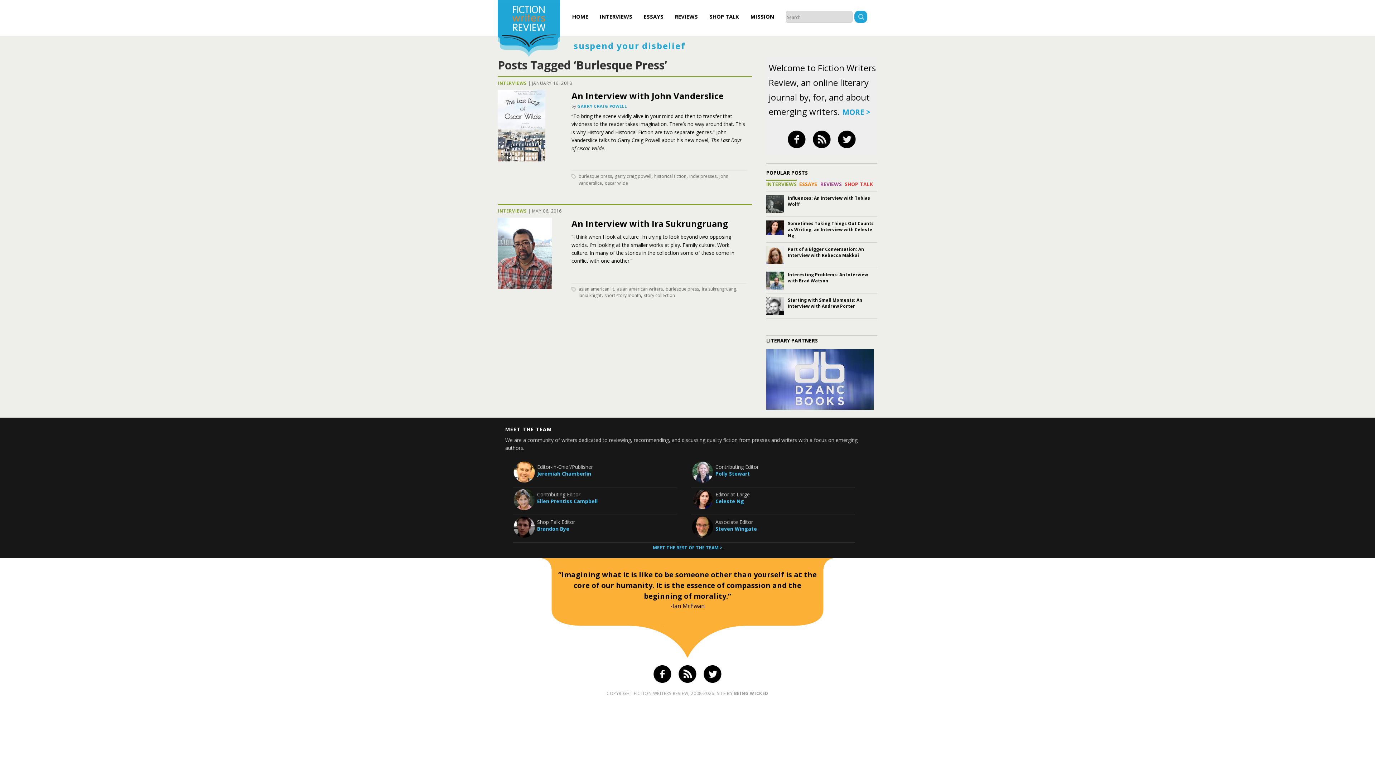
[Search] (860, 18)
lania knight (590, 295)
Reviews (686, 16)
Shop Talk (724, 16)
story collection (659, 295)
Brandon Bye (553, 528)
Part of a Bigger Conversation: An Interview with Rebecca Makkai (826, 252)
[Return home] (529, 29)
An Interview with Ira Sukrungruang (649, 223)
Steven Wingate (736, 528)
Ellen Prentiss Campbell (567, 501)
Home (580, 16)
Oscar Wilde (616, 183)
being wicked (751, 693)
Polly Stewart (732, 473)
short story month (622, 295)
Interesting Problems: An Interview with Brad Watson (828, 278)
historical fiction (670, 176)
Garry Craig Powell (602, 106)
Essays (654, 16)
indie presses (703, 176)
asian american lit (596, 289)
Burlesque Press (595, 176)
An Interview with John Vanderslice (647, 96)
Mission (762, 16)
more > (856, 112)
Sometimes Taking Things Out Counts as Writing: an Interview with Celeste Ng (831, 229)
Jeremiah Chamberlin (564, 473)
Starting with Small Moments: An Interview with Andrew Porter (825, 303)
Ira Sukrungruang (719, 289)
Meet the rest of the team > (688, 548)
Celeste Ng (729, 501)
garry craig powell (633, 176)
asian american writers (640, 289)
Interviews (616, 16)
